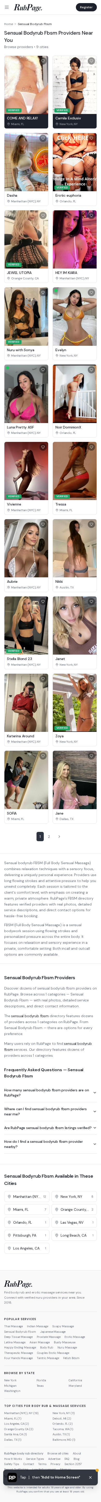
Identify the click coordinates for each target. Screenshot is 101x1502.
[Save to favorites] (43, 61)
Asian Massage (40, 1342)
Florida (41, 1380)
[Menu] (7, 7)
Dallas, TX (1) (12, 1440)
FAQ (67, 1459)
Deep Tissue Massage (18, 1337)
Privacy (55, 1464)
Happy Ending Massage (20, 1347)
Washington (12, 1391)
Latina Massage (14, 1342)
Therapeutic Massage (18, 1353)
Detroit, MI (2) (62, 1418)
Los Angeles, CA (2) (16, 1424)
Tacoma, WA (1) (63, 1429)
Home (8, 24)
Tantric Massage (48, 1358)
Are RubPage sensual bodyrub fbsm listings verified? (48, 1127)
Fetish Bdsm (71, 1358)
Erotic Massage (74, 1337)
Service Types (35, 1459)
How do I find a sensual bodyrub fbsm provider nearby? (43, 1144)
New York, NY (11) (64, 1413)
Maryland (75, 1386)
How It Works (13, 1459)
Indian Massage (37, 1326)
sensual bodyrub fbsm (30, 1016)
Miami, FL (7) (12, 1418)
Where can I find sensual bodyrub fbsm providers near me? (45, 1111)
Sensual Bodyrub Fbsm (20, 1332)
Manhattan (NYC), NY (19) (21, 1413)
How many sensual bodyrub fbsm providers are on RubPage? (46, 1093)
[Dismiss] (90, 1477)
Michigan (10, 1386)
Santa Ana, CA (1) (15, 1434)
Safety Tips (11, 1464)
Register (86, 7)
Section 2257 (73, 1464)
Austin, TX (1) (61, 1434)
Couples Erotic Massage (53, 1353)
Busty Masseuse (64, 1342)
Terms (42, 1464)
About (77, 1453)
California (75, 1380)
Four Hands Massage (18, 1358)
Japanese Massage (53, 1332)
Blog (76, 1459)
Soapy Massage (63, 1326)
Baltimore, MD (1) (64, 1440)
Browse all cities (58, 1453)
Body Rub (46, 1347)
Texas (40, 1386)
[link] (26, 124)
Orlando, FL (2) (63, 1424)
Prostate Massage (48, 1337)
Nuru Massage (67, 1347)
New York (10, 1380)
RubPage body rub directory (23, 1453)
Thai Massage (13, 1326)
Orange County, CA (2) (18, 1429)
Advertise (54, 1459)
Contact (28, 1464)
